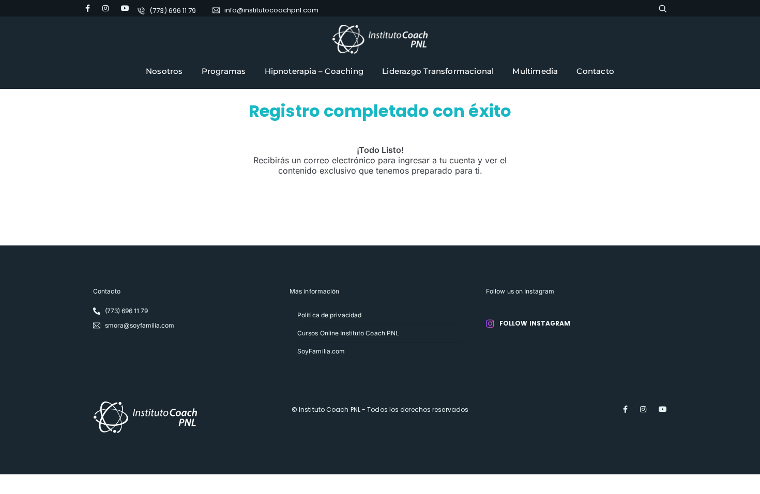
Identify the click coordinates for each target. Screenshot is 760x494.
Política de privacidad (329, 315)
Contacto (595, 71)
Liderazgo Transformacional (438, 71)
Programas (224, 71)
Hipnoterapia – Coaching (314, 71)
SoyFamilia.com (321, 351)
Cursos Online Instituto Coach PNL (348, 333)
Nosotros (164, 71)
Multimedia (535, 71)
